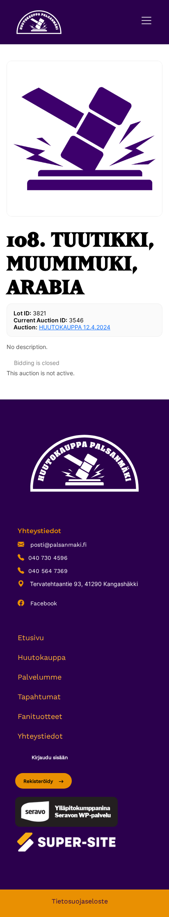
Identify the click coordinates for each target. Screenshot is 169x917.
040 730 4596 (48, 557)
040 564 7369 (48, 571)
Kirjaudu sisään (50, 757)
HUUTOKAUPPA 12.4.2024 (74, 327)
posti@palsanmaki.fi (57, 544)
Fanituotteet (40, 716)
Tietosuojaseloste (80, 901)
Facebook (42, 603)
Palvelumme (40, 677)
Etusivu (31, 637)
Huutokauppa (42, 657)
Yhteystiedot (40, 736)
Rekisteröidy (39, 781)
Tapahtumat (39, 696)
